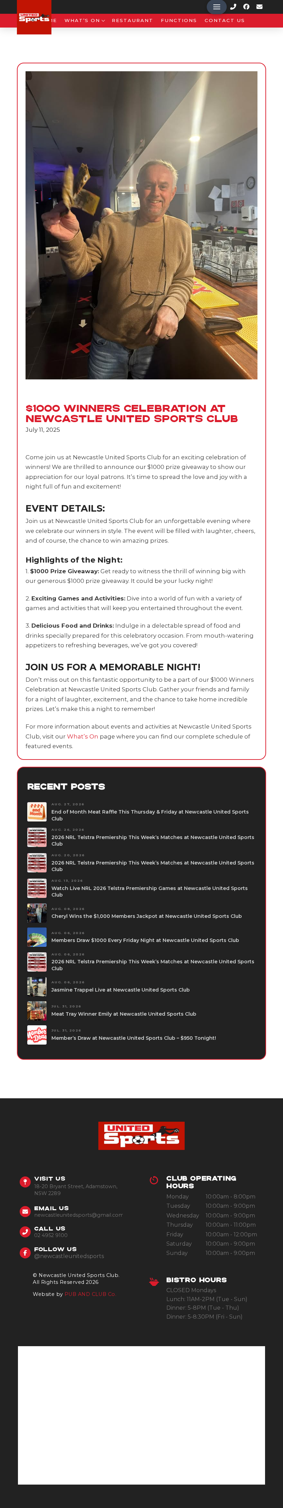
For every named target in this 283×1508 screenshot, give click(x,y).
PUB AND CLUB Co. (90, 1294)
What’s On (82, 736)
